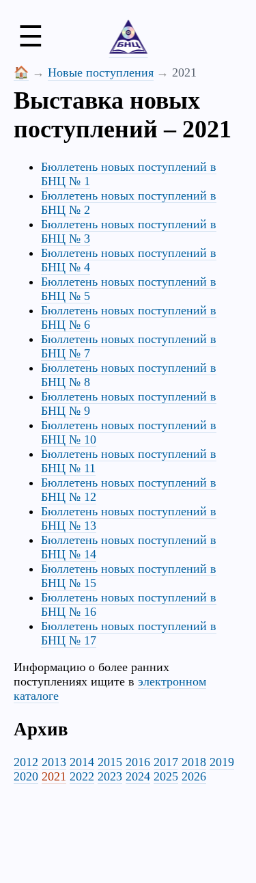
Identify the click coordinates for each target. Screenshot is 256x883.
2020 (26, 776)
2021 (54, 776)
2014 (82, 762)
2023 (110, 776)
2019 (222, 762)
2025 (166, 776)
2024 (138, 776)
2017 (166, 762)
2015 (110, 762)
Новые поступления (101, 72)
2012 (26, 762)
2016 (138, 762)
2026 (194, 776)
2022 (82, 776)
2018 (194, 762)
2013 (54, 762)
